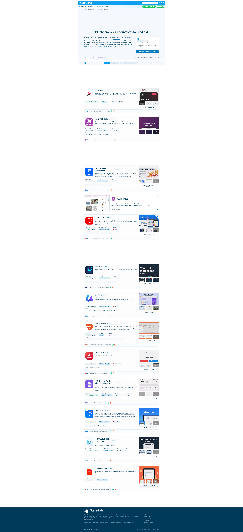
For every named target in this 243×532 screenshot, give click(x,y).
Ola (93, 516)
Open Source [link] (116, 63)
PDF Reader (99, 130)
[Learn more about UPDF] (89, 298)
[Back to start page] (87, 3)
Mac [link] (121, 63)
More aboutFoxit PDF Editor (148, 136)
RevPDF (114, 46)
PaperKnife (116, 39)
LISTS (122, 2)
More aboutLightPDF (148, 427)
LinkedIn (99, 522)
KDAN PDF (106, 46)
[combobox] (150, 3)
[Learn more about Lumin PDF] (89, 355)
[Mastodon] (89, 529)
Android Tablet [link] (126, 63)
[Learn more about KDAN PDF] (89, 220)
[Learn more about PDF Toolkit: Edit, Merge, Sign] (89, 442)
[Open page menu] (163, 2)
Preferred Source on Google (151, 526)
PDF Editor (139, 41)
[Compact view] (152, 63)
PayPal (132, 522)
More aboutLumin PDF (148, 369)
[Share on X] (88, 57)
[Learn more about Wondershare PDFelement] (89, 171)
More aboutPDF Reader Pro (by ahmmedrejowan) (148, 398)
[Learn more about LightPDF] (89, 413)
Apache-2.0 (96, 450)
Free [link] (111, 63)
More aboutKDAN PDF (148, 234)
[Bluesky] (91, 529)
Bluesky (85, 522)
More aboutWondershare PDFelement (148, 186)
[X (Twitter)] (87, 529)
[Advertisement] (121, 19)
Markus (96, 516)
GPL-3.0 (96, 395)
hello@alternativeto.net (110, 521)
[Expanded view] (150, 63)
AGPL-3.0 (96, 101)
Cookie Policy (147, 520)
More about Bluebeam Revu (146, 51)
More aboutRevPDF (148, 283)
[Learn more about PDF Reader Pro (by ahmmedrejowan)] (89, 384)
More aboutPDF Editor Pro (148, 485)
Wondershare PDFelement (95, 46)
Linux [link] (132, 63)
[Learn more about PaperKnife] (89, 93)
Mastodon (137, 521)
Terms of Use (147, 516)
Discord (119, 521)
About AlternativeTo (149, 522)
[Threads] (94, 529)
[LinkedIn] (98, 529)
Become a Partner (148, 524)
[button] (107, 90)
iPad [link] (135, 63)
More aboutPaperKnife (148, 107)
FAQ (145, 514)
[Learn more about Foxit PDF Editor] (89, 122)
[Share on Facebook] (85, 57)
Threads (89, 522)
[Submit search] (143, 2)
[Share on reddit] (91, 57)
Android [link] (107, 63)
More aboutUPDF (148, 312)
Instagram (94, 522)
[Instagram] (96, 529)
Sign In (160, 2)
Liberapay (128, 522)
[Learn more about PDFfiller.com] (89, 327)
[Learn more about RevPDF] (89, 270)
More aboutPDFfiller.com (148, 340)
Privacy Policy (147, 518)
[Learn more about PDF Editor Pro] (89, 471)
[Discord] (85, 529)
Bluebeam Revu (145, 39)
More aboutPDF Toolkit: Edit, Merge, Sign (149, 456)
